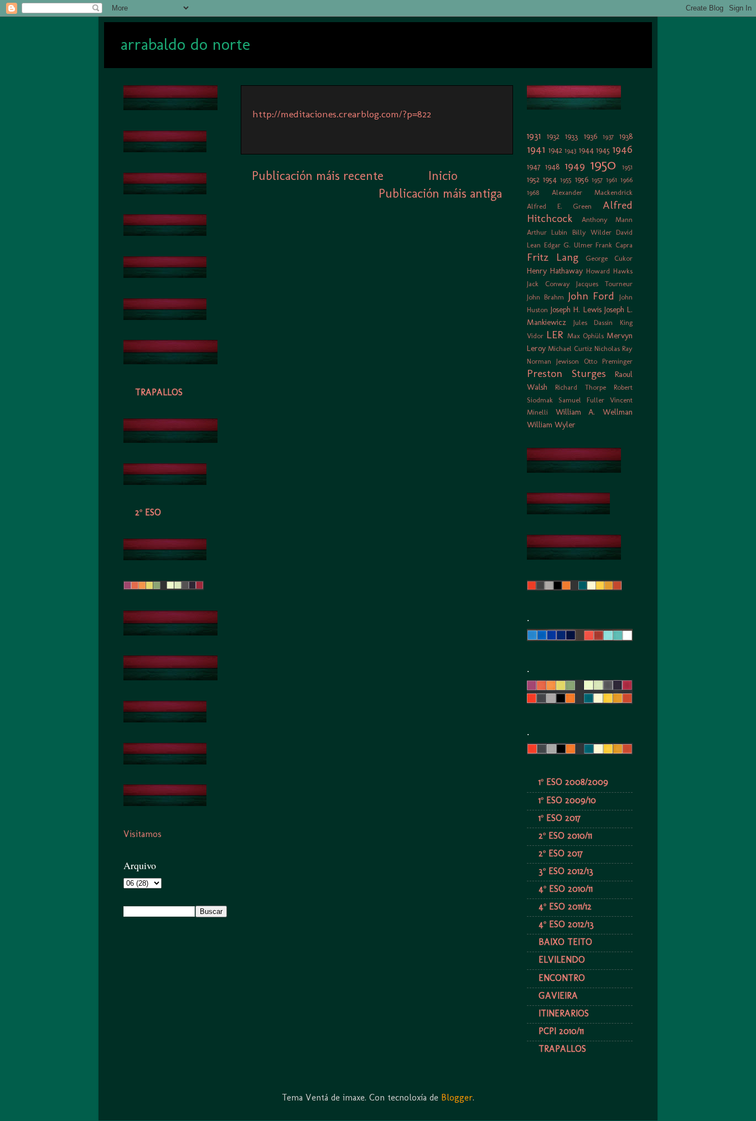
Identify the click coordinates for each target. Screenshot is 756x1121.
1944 (586, 150)
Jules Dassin (593, 322)
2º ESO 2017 (560, 853)
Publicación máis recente (318, 175)
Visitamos (142, 834)
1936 (590, 136)
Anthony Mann (607, 219)
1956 (581, 179)
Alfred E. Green (559, 206)
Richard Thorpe (580, 387)
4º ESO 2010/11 (565, 889)
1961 (611, 179)
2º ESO (148, 512)
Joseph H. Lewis (576, 309)
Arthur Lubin (547, 232)
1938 (626, 136)
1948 (552, 167)
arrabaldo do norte (185, 44)
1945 (603, 150)
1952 (533, 179)
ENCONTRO (561, 978)
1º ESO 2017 (559, 818)
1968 (533, 192)
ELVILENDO (561, 959)
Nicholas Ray (613, 348)
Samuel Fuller (581, 400)
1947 (534, 167)
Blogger (457, 1097)
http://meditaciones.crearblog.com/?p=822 (341, 114)
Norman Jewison (553, 361)
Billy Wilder (592, 232)
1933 (571, 136)
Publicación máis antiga (440, 193)
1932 (553, 136)
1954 (550, 179)
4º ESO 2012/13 (566, 924)
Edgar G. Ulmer (568, 245)
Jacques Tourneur (604, 284)
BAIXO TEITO (565, 942)
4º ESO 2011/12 (565, 906)
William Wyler (551, 425)
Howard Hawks (609, 271)
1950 (603, 164)
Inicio (442, 175)
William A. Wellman (594, 412)
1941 (536, 149)
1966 (626, 179)
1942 (555, 150)
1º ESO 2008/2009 (573, 782)
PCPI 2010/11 (561, 1031)
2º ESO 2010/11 (565, 835)
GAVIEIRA (558, 995)
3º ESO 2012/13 (565, 871)
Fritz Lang (552, 257)
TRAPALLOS (159, 392)
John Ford (591, 296)
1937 (608, 136)
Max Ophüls (585, 336)
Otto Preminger (608, 361)
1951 (627, 167)
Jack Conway (548, 284)
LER (554, 334)
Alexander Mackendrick (592, 192)
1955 (565, 179)
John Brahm (545, 297)
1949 (575, 165)
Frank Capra (614, 245)
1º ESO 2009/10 (567, 800)
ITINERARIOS (563, 1013)
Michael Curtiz (570, 348)
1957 (597, 179)
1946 (622, 149)
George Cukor (609, 258)
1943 (570, 150)
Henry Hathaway (555, 271)
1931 (534, 136)
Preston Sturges (566, 373)
